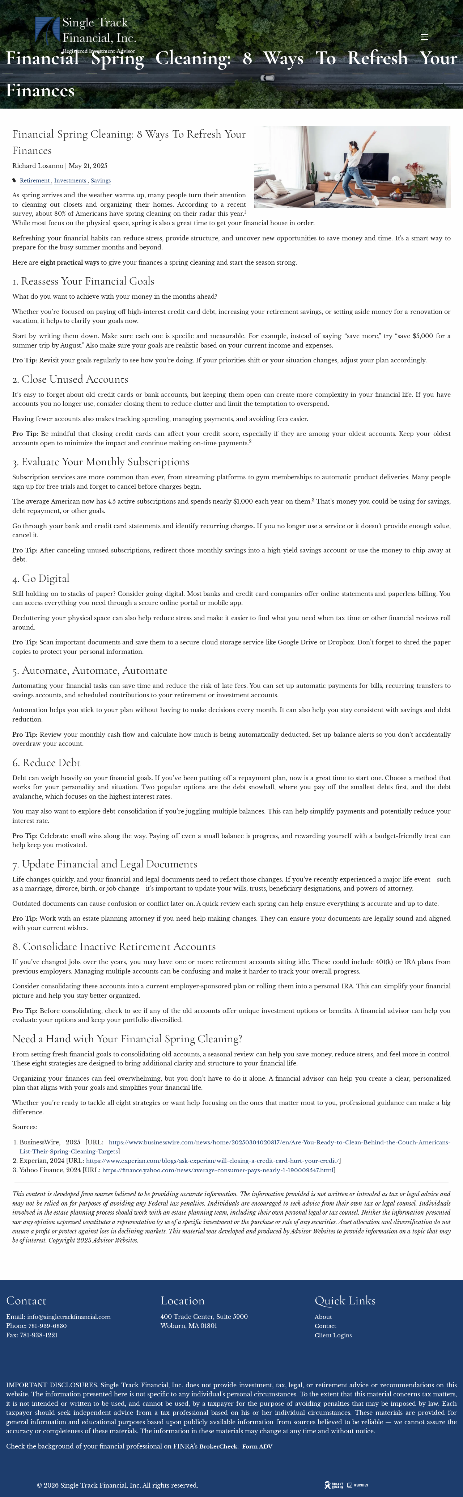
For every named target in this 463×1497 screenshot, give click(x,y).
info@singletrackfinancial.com (69, 1316)
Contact (325, 1326)
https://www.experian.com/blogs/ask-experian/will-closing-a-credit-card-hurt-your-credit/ (212, 1160)
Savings (101, 180)
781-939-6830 (48, 1326)
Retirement (35, 180)
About (323, 1316)
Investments (70, 180)
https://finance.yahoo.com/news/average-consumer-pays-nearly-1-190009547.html (218, 1170)
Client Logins (333, 1335)
